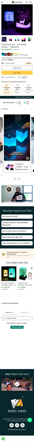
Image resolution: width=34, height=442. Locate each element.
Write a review (17, 327)
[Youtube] (22, 425)
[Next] (19, 294)
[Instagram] (17, 425)
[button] (30, 2)
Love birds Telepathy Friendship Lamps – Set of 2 (8, 284)
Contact (24, 421)
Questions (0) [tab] (24, 312)
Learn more (12, 362)
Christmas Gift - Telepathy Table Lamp (25, 284)
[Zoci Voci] (17, 2)
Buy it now (17, 73)
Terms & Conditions (19, 419)
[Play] (17, 194)
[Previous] (14, 294)
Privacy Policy (7, 419)
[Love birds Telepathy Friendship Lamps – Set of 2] (8, 273)
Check (28, 63)
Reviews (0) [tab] (9, 312)
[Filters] (3, 318)
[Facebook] (11, 425)
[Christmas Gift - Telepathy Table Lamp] (25, 273)
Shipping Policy (16, 421)
